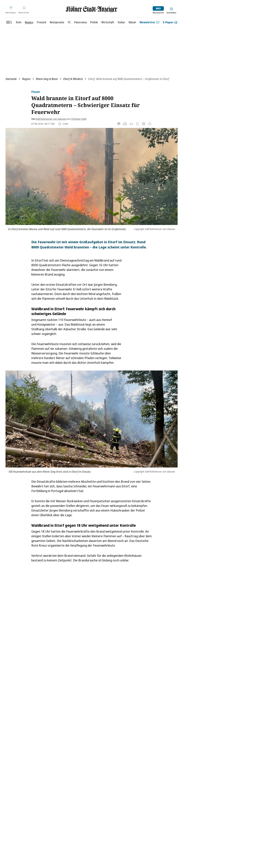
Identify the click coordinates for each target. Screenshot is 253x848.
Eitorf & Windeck (73, 79)
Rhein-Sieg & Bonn (47, 79)
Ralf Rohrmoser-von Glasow (51, 119)
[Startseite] (91, 9)
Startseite (11, 79)
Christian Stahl (78, 119)
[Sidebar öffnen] (9, 22)
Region (26, 79)
